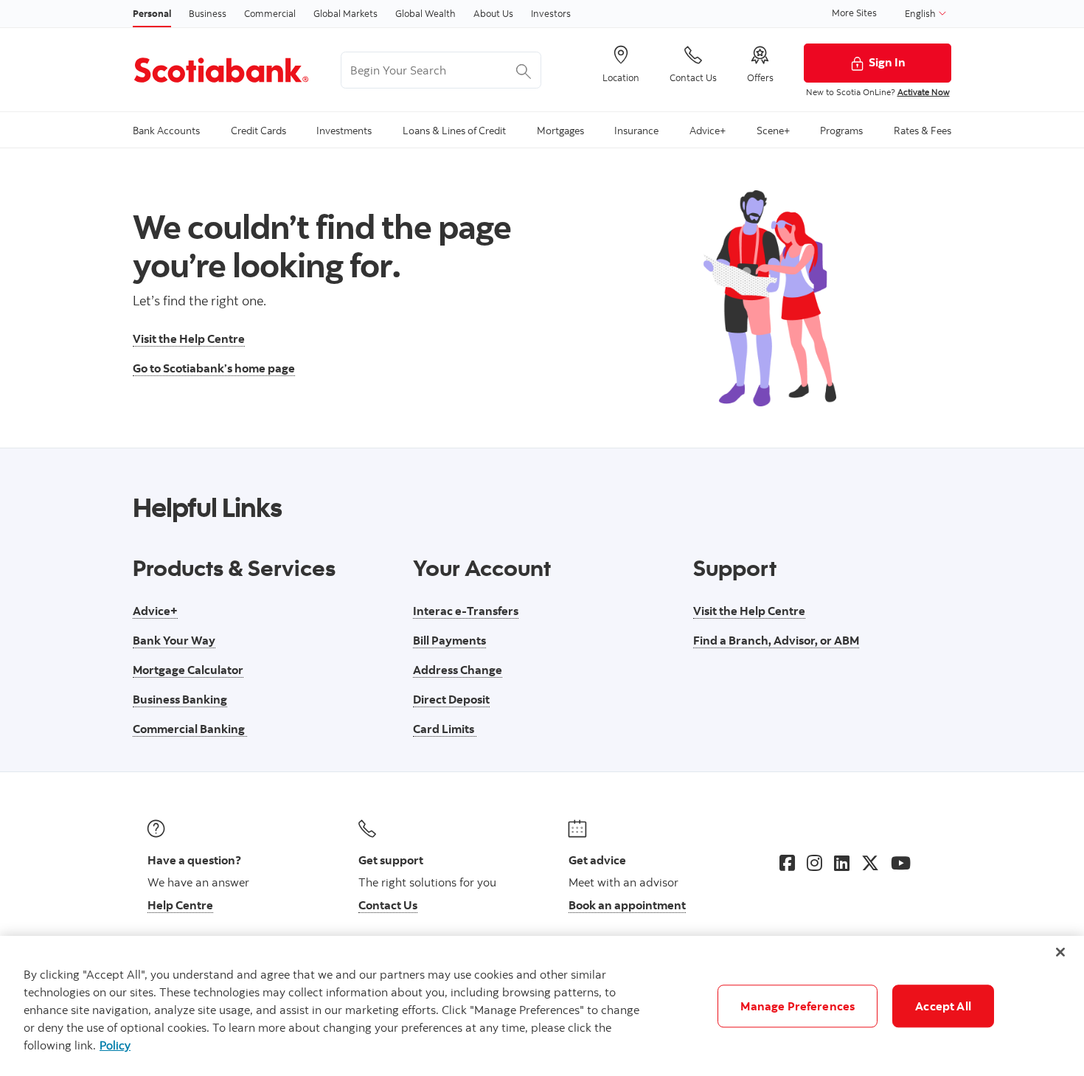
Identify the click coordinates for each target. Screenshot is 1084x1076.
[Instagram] (814, 863)
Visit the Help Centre (189, 338)
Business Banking (180, 699)
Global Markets (345, 13)
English (921, 13)
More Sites (854, 12)
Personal (152, 13)
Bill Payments (449, 640)
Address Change (457, 669)
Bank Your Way (174, 640)
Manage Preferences (797, 1006)
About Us (493, 13)
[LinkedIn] (842, 863)
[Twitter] (870, 863)
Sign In (887, 62)
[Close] (1060, 952)
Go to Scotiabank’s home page (214, 368)
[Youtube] (901, 863)
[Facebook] (787, 863)
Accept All (943, 1006)
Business (207, 13)
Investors (551, 13)
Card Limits (444, 728)
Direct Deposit (451, 699)
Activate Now (923, 91)
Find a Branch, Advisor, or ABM (776, 640)
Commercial (270, 13)
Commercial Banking (190, 728)
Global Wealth (425, 13)
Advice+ (155, 610)
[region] (542, 1006)
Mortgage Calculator (188, 669)
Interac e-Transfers (465, 610)
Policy (115, 1045)
